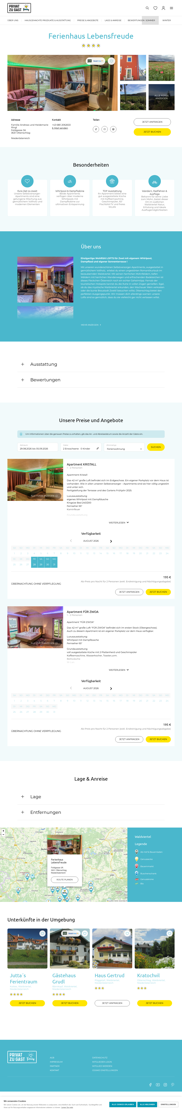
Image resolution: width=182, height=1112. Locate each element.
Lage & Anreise (113, 20)
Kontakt (54, 1070)
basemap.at (123, 901)
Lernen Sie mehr (67, 1107)
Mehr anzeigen (89, 325)
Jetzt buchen (152, 131)
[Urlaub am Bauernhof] (22, 1057)
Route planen (65, 879)
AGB (52, 1057)
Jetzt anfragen (152, 122)
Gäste (65, 445)
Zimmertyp (111, 445)
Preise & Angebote (87, 20)
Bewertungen (136, 20)
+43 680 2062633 (61, 125)
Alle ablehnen (147, 1104)
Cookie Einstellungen (105, 1070)
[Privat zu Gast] (19, 8)
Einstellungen (168, 1104)
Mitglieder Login (102, 1062)
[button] (64, 894)
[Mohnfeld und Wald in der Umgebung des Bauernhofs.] (162, 68)
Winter (166, 20)
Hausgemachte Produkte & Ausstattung (48, 20)
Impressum (56, 1062)
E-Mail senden (60, 128)
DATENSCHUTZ (99, 1057)
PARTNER (55, 1066)
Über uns (12, 20)
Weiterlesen (117, 522)
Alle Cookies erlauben (123, 1104)
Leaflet (110, 901)
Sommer (150, 20)
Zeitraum (24, 445)
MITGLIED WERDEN (102, 1066)
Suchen (156, 447)
